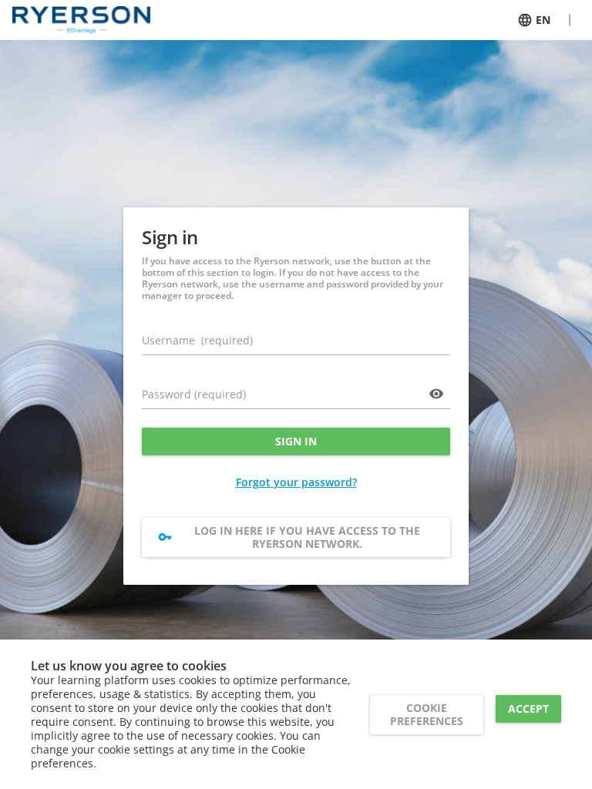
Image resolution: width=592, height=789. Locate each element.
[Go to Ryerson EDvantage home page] (81, 20)
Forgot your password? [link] (296, 482)
